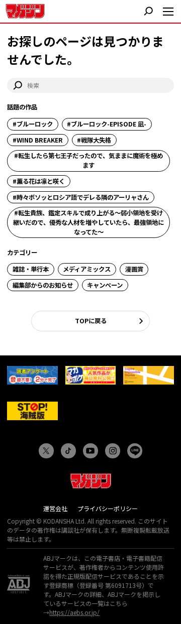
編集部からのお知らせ (43, 285)
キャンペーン (105, 285)
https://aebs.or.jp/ (74, 612)
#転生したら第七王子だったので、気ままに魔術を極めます (88, 160)
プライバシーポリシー (107, 508)
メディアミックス (87, 269)
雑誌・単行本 (31, 269)
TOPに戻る (91, 320)
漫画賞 (134, 269)
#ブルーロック (33, 124)
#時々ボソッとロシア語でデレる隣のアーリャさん (81, 197)
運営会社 (55, 508)
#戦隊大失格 (94, 140)
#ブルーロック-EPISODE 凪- (106, 124)
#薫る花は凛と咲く (39, 181)
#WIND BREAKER (38, 140)
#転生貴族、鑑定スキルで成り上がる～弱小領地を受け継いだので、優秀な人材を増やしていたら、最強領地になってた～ (88, 222)
